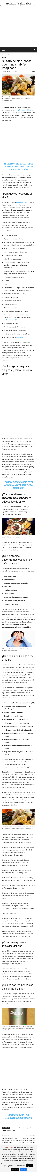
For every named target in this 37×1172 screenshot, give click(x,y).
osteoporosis (27, 1128)
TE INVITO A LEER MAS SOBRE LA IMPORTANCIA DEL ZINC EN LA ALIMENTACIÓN (18, 167)
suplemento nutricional (25, 110)
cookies (10, 1147)
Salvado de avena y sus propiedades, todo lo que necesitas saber (10, 1140)
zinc (5, 175)
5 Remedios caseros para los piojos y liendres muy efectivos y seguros (27, 1140)
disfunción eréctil (10, 320)
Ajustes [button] (30, 1166)
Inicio (3, 54)
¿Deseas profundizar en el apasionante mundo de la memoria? (18, 485)
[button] (3, 49)
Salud (8, 54)
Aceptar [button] (23, 1169)
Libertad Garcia (6, 71)
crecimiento (19, 1128)
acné (12, 1128)
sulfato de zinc (21, 202)
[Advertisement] (18, 28)
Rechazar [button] (15, 1169)
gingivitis (19, 337)
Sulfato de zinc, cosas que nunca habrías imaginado (17, 64)
